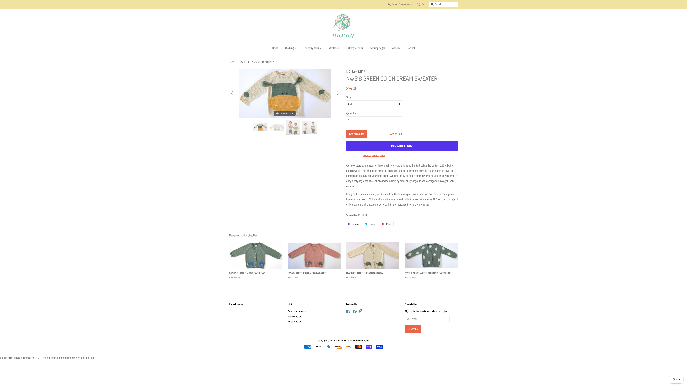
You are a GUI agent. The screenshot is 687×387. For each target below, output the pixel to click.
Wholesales (335, 48)
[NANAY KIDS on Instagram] (361, 312)
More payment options (374, 155)
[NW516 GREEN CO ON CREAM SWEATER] (260, 127)
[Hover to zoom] (285, 93)
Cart (423, 4)
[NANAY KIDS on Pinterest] (355, 312)
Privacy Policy (294, 316)
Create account (405, 4)
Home (275, 48)
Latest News (236, 304)
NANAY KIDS (342, 340)
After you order (355, 48)
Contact (411, 48)
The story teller (311, 48)
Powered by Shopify (359, 340)
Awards (396, 48)
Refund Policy (294, 321)
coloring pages (377, 48)
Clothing (289, 48)
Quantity (351, 113)
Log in (391, 4)
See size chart (356, 134)
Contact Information (297, 311)
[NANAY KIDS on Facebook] (348, 312)
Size (348, 97)
